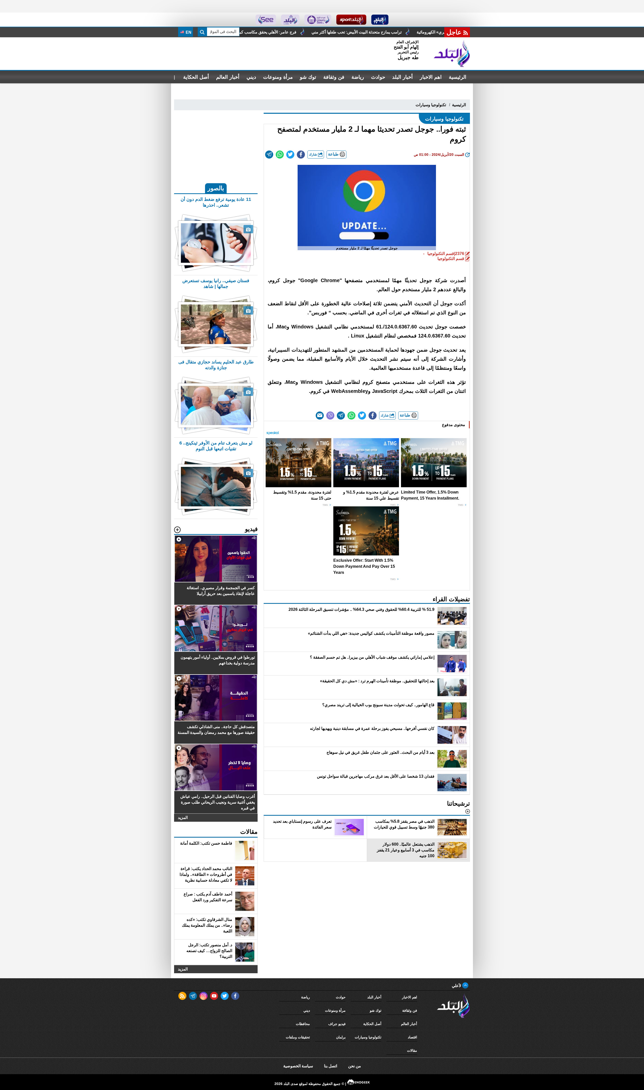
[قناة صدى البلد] (380, 20)
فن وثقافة (333, 77)
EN (188, 32)
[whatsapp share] (280, 155)
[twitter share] (290, 155)
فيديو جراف (337, 1024)
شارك (313, 154)
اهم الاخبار (431, 77)
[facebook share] (301, 155)
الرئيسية (457, 77)
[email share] (269, 155)
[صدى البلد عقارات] (290, 20)
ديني (251, 77)
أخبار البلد (402, 77)
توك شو (308, 77)
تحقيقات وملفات (298, 1037)
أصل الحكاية (196, 77)
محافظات (303, 1024)
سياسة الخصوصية (298, 1066)
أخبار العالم (227, 77)
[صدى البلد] (452, 53)
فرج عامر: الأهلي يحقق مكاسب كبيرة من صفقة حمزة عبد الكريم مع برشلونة (329, 32)
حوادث (378, 77)
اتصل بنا (330, 1066)
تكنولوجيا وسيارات (431, 105)
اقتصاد (412, 1037)
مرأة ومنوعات (278, 77)
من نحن (354, 1066)
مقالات (412, 1050)
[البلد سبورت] (351, 20)
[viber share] (330, 415)
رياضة (357, 77)
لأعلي (457, 986)
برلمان (341, 1037)
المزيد (183, 817)
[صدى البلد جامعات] (317, 20)
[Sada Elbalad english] (266, 20)
